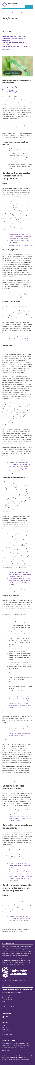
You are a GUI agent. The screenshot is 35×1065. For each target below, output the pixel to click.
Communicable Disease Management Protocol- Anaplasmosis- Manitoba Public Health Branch (19, 295)
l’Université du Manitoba (19, 980)
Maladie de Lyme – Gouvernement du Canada (20, 245)
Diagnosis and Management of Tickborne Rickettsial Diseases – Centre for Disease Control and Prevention (19, 580)
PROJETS (4, 1027)
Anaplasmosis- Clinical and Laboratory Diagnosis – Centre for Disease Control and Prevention (20, 574)
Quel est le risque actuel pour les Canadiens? (14, 43)
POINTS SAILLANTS (6, 1033)
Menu (29, 7)
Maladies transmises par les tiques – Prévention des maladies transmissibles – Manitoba (19, 865)
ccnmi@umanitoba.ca (12, 1008)
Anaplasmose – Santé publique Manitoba (19, 460)
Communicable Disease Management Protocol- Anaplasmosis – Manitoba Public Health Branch (19, 918)
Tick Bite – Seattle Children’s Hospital (18, 240)
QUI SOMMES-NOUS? (7, 1034)
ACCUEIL (4, 1026)
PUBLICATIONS (5, 1029)
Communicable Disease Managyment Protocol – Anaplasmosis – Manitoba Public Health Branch (20, 872)
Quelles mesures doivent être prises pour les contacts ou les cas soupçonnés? (15, 48)
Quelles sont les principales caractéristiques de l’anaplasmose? (14, 35)
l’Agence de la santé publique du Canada (23, 1057)
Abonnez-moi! (5, 1050)
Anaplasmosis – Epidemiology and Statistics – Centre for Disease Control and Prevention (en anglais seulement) (20, 818)
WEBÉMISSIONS (6, 1031)
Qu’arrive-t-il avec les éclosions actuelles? (13, 39)
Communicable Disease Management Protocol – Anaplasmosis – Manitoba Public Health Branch (20, 236)
